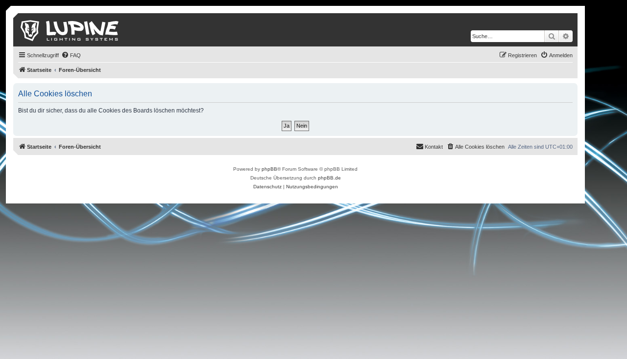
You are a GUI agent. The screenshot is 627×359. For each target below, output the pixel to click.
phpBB (269, 169)
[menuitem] (71, 55)
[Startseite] (70, 30)
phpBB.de (329, 177)
